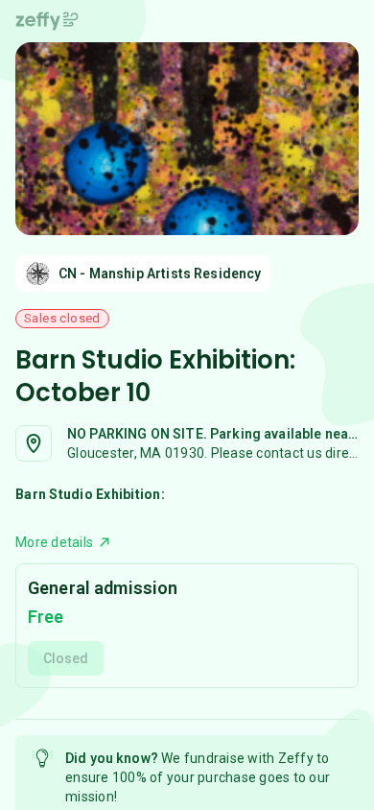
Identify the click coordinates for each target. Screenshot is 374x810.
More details (54, 542)
